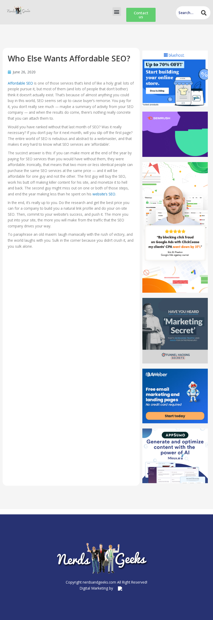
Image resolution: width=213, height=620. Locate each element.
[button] (116, 11)
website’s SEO (103, 193)
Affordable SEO (20, 83)
